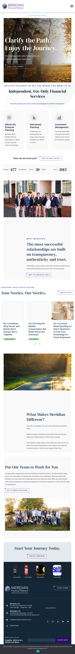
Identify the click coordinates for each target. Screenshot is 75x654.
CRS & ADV (32, 15)
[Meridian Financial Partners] (16, 589)
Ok (38, 651)
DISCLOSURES (41, 15)
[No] (73, 649)
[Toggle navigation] (72, 6)
